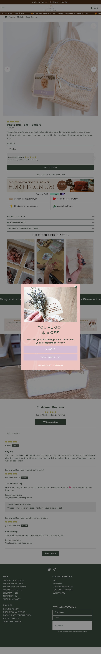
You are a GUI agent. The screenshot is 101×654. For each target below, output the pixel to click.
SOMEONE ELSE (50, 357)
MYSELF (50, 349)
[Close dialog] (75, 286)
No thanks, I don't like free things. (50, 365)
